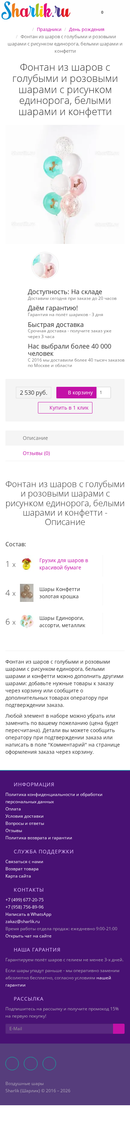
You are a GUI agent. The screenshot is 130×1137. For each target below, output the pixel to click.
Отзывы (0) (35, 453)
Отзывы (13, 830)
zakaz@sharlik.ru (22, 921)
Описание (34, 437)
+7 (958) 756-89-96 (24, 907)
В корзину (79, 392)
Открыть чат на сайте (28, 936)
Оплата (13, 809)
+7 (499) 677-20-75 (24, 900)
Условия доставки (24, 816)
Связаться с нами (24, 861)
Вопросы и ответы (24, 823)
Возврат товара (22, 869)
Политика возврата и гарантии (38, 838)
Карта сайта (18, 876)
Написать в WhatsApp (28, 914)
